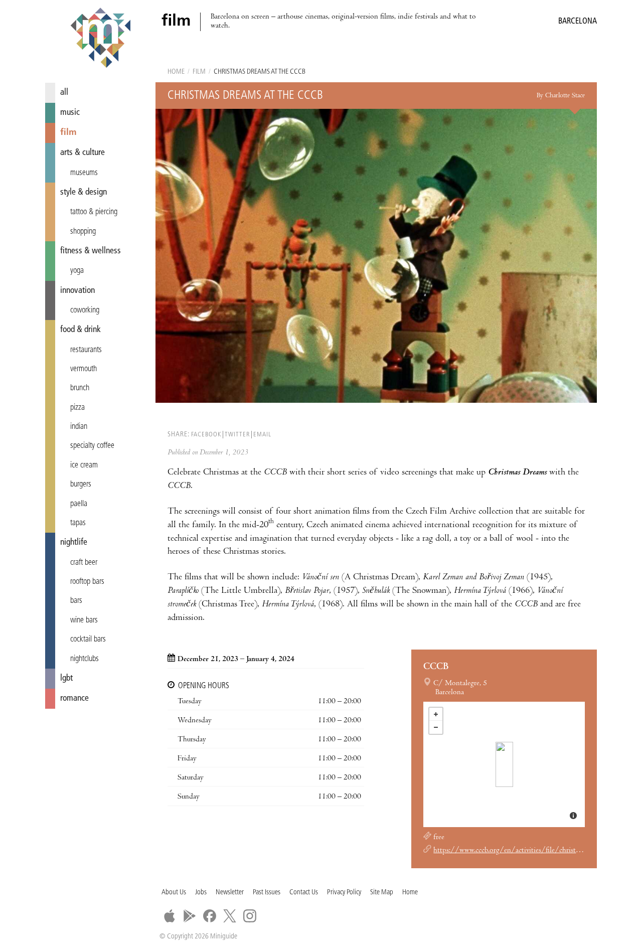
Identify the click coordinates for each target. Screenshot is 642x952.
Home (176, 72)
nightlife (73, 542)
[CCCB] (504, 764)
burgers (80, 485)
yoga (77, 271)
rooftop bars (87, 582)
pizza (77, 408)
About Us (174, 892)
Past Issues (266, 892)
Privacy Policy (344, 892)
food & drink (80, 330)
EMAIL (262, 434)
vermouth (83, 369)
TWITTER (237, 434)
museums (84, 173)
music (70, 112)
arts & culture (82, 152)
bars (76, 601)
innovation (77, 290)
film (68, 132)
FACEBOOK (206, 434)
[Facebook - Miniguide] (210, 915)
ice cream (84, 465)
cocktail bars (88, 640)
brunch (79, 388)
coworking (84, 310)
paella (78, 504)
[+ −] (504, 764)
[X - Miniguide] (230, 915)
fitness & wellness (90, 251)
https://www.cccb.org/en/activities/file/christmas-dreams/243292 (535, 851)
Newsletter (230, 892)
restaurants (86, 350)
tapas (78, 523)
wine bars (84, 620)
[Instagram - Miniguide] (250, 915)
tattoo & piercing (93, 212)
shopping (83, 232)
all (64, 92)
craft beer (83, 563)
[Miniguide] (100, 39)
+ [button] (435, 714)
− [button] (435, 727)
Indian (78, 427)
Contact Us (303, 892)
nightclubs (84, 659)
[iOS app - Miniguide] (170, 915)
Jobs (201, 892)
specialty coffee (92, 446)
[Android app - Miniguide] (190, 915)
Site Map (381, 892)
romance (74, 698)
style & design (83, 192)
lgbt (66, 678)
